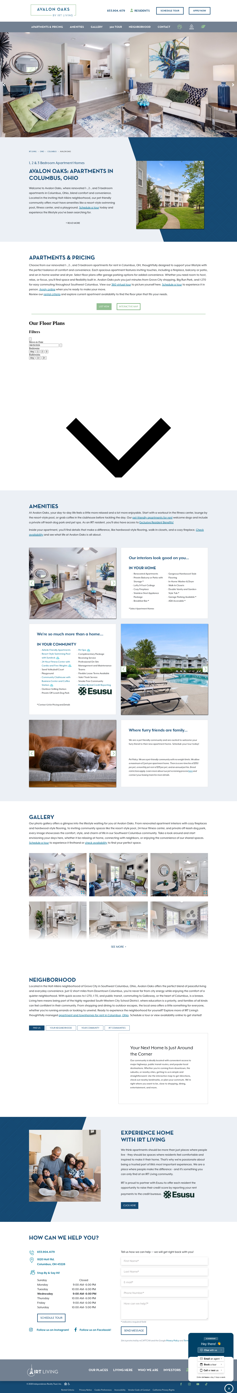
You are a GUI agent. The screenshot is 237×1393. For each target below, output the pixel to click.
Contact (164, 27)
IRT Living (33, 152)
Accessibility (119, 1390)
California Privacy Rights (164, 1390)
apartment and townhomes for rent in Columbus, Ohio (94, 1015)
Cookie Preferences (103, 1390)
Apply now (199, 11)
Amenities (77, 27)
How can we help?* (136, 1303)
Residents (142, 10)
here (190, 771)
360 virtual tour (121, 284)
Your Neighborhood (61, 1028)
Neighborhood (140, 27)
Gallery (96, 27)
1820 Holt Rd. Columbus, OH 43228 (51, 1262)
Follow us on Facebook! (95, 1330)
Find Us (36, 1028)
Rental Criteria (67, 1390)
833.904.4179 (116, 10)
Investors (172, 1370)
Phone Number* (134, 1293)
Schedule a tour (89, 207)
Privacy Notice (85, 1390)
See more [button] (118, 946)
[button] (4, 84)
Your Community (90, 1028)
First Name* (131, 1261)
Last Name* (131, 1271)
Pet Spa (82, 650)
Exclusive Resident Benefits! (156, 522)
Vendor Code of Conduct (139, 1390)
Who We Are (148, 1370)
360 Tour (115, 27)
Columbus (52, 152)
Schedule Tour (170, 11)
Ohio (42, 152)
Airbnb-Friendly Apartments (56, 650)
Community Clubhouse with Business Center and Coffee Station (56, 681)
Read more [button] (73, 223)
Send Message (134, 1330)
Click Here (129, 1205)
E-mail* (128, 1282)
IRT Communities (117, 1028)
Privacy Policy (172, 1340)
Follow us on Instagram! (53, 1330)
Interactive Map (128, 306)
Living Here (123, 1370)
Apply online (47, 289)
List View (104, 306)
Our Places (98, 1370)
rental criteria (52, 294)
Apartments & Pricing (47, 27)
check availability (96, 842)
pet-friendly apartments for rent (152, 517)
